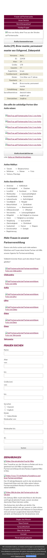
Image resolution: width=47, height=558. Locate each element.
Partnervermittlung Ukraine (23, 7)
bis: (5, 372)
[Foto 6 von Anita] (23, 145)
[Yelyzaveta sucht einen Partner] (23, 335)
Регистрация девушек (23, 538)
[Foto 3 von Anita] (23, 127)
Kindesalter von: (10, 419)
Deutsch (10, 407)
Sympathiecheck (23, 527)
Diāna (6, 313)
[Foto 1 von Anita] (23, 116)
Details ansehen (20, 556)
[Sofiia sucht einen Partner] (23, 284)
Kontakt (23, 534)
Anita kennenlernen (23, 41)
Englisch (10, 410)
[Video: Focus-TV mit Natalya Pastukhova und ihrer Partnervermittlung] (23, 478)
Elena (6, 326)
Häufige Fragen (23, 28)
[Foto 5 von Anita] (23, 139)
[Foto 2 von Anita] (23, 121)
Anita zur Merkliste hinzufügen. (19, 157)
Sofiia (6, 288)
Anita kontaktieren (23, 153)
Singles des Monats (23, 519)
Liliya (6, 300)
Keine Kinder (12, 416)
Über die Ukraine (23, 530)
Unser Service (23, 20)
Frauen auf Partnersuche (23, 17)
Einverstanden (31, 556)
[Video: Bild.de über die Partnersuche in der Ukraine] (23, 495)
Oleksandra (9, 275)
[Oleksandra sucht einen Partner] (23, 271)
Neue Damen (23, 523)
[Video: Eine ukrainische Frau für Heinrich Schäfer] (19, 461)
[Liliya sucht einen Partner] (23, 297)
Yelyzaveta (8, 339)
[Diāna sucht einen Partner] (23, 309)
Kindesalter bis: (10, 428)
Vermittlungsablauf (23, 24)
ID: (5, 438)
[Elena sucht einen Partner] (23, 322)
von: (5, 362)
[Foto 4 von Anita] (23, 133)
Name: (6, 350)
